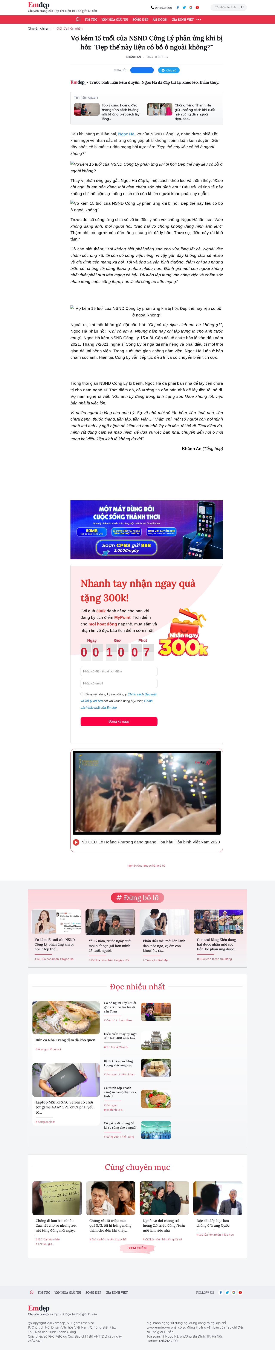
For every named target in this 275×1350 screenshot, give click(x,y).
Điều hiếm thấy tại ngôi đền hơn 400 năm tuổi (120, 1036)
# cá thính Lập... (114, 1109)
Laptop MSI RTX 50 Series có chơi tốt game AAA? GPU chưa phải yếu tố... (64, 1107)
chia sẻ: (120, 70)
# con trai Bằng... (223, 959)
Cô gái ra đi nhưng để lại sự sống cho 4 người (120, 1125)
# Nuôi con (204, 959)
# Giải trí (109, 1020)
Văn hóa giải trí (115, 19)
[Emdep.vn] (40, 5)
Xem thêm (137, 1248)
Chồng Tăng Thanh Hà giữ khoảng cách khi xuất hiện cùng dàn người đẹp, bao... (195, 112)
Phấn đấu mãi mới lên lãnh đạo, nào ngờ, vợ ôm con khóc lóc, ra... (164, 946)
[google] (190, 7)
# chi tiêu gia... (45, 1244)
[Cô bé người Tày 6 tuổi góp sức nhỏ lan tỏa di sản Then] (156, 1012)
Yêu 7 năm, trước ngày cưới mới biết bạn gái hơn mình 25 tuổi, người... (110, 946)
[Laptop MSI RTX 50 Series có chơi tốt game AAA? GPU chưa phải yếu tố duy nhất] (66, 1080)
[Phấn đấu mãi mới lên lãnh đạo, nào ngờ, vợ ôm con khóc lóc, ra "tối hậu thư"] (164, 922)
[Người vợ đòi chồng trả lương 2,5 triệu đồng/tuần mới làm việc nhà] (164, 1198)
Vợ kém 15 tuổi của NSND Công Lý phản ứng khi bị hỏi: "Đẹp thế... (55, 944)
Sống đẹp (140, 19)
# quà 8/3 (121, 1239)
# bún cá (55, 1049)
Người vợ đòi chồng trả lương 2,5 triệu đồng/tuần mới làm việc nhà (164, 1225)
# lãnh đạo (162, 960)
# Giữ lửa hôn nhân (47, 959)
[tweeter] (184, 7)
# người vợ (175, 1239)
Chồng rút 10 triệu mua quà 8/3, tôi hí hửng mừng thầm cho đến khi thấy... (110, 1225)
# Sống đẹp (111, 1136)
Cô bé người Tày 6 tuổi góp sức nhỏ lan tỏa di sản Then (120, 1007)
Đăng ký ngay (119, 721)
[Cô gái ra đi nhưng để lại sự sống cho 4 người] (156, 1130)
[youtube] (197, 7)
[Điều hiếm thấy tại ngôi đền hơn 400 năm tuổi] (156, 1040)
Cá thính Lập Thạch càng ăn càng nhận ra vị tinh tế (120, 1092)
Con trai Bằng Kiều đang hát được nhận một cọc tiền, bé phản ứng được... (217, 944)
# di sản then (123, 1020)
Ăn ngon (160, 19)
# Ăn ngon (42, 1049)
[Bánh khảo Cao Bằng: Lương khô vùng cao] (156, 1068)
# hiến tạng (126, 1136)
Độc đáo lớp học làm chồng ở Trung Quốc (213, 1222)
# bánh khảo (126, 1074)
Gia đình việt (117, 1292)
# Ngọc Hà (66, 959)
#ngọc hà (149, 865)
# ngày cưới (121, 960)
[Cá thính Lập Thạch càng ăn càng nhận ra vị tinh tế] (156, 1099)
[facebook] (177, 7)
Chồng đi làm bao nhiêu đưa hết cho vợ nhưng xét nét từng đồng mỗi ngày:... (56, 1225)
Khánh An (133, 57)
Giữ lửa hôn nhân (69, 28)
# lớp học (228, 1234)
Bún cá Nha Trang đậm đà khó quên (65, 1040)
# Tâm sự (149, 960)
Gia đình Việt (183, 19)
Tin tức (91, 19)
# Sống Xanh (44, 1121)
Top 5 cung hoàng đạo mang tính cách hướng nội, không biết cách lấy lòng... (120, 112)
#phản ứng (135, 865)
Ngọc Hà (126, 134)
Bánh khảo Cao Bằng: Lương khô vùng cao (119, 1063)
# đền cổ (122, 1047)
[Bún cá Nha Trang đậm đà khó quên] (66, 1017)
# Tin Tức (110, 1047)
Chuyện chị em (39, 28)
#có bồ (160, 865)
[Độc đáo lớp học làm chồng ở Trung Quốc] (218, 1198)
